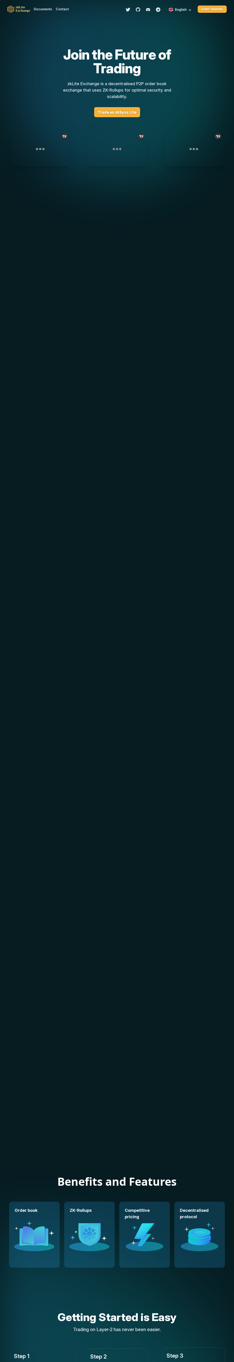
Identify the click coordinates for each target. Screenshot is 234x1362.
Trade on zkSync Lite (117, 112)
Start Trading (212, 9)
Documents (43, 9)
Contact (62, 9)
